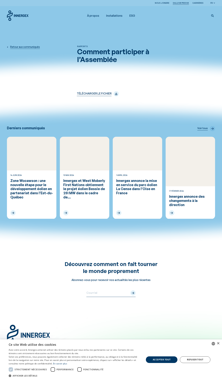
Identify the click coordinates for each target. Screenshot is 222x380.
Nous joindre (162, 3)
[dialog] (111, 359)
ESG (132, 15)
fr (211, 3)
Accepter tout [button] (161, 359)
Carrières (197, 3)
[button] (212, 15)
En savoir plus (60, 363)
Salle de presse (181, 3)
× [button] (218, 343)
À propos (93, 15)
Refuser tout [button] (195, 359)
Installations (114, 15)
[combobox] (213, 343)
